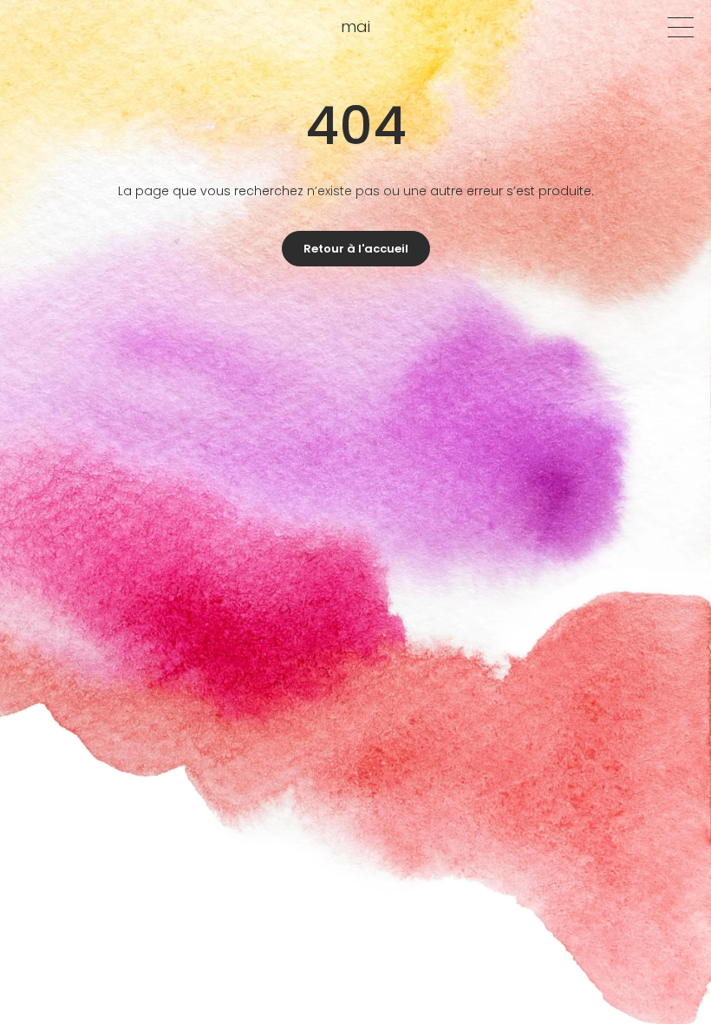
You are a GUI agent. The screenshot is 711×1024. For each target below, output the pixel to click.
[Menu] (680, 27)
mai (355, 26)
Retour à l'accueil (355, 248)
